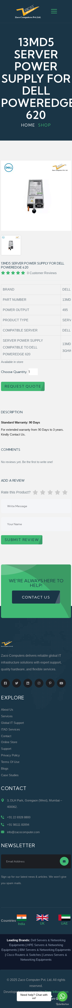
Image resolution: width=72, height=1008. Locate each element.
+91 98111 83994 (18, 824)
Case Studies (10, 775)
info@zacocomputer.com (23, 832)
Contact (6, 736)
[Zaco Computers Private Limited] (28, 11)
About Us (7, 709)
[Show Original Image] (11, 245)
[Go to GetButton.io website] (62, 1004)
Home (28, 125)
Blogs (4, 768)
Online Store (9, 742)
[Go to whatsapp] (62, 996)
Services (7, 716)
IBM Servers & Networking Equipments (45, 949)
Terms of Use (10, 762)
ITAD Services (10, 729)
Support (6, 748)
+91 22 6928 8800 (18, 817)
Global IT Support (12, 722)
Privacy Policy (10, 755)
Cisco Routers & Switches (24, 954)
